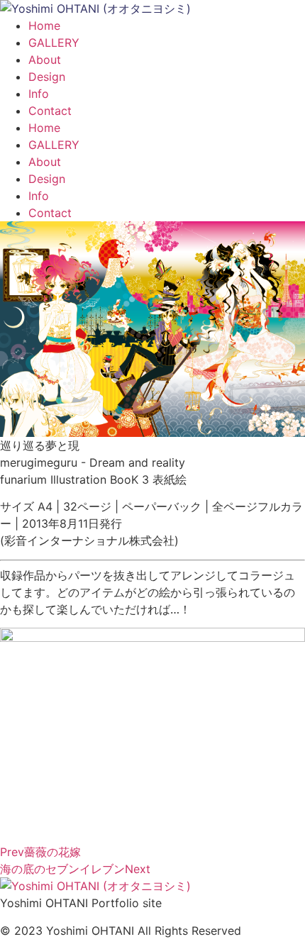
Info (38, 94)
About (44, 59)
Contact (50, 111)
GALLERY (53, 42)
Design (46, 77)
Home (44, 25)
